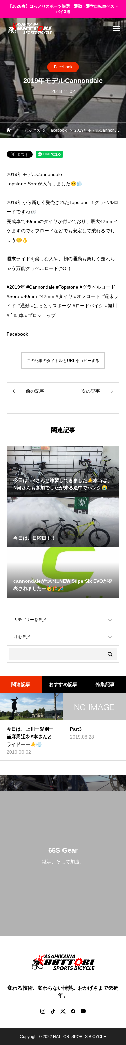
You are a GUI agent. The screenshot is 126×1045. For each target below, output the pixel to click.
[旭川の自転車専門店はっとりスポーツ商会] (30, 28)
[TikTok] (53, 1011)
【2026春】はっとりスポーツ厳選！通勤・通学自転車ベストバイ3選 (63, 9)
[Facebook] (73, 1011)
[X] (63, 1011)
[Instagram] (43, 1011)
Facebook (63, 67)
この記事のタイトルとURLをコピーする (63, 360)
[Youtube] (83, 1011)
